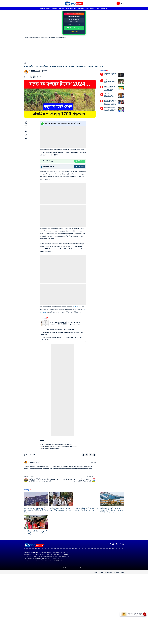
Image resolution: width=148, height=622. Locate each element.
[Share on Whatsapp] (34, 76)
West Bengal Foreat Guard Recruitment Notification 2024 (58, 444)
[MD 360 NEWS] (73, 3)
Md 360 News (76, 307)
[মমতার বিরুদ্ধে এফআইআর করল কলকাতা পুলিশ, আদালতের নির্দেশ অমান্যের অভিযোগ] (121, 81)
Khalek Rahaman (35, 71)
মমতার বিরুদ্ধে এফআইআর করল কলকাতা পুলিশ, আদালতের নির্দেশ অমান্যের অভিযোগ (110, 81)
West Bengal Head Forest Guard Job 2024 (50, 448)
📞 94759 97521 (74, 32)
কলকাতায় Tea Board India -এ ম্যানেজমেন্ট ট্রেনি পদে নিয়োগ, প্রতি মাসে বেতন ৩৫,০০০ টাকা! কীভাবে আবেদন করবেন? (35, 533)
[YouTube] (113, 544)
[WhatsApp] (123, 544)
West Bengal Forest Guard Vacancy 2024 (67, 446)
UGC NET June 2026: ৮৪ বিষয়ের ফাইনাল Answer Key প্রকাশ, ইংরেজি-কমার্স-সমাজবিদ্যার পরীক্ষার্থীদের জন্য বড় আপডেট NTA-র (110, 102)
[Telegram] (120, 544)
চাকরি (26, 37)
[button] (118, 3)
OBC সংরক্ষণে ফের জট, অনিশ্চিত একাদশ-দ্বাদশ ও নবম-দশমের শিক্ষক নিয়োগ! (58, 329)
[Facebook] (110, 544)
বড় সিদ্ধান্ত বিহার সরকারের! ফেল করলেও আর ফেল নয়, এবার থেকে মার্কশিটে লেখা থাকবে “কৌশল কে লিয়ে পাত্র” (110, 95)
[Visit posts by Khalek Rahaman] (26, 72)
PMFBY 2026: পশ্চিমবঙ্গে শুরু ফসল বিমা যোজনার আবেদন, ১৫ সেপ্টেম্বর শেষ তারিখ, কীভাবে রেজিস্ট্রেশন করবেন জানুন (109, 88)
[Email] (26, 131)
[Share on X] (30, 76)
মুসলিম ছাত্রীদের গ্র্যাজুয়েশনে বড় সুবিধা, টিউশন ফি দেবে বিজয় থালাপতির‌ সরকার (110, 74)
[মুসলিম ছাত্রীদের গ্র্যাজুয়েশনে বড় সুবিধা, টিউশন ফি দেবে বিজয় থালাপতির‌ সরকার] (121, 75)
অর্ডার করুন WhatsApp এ (74, 28)
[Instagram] (95, 462)
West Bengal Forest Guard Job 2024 (48, 446)
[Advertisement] (74, 50)
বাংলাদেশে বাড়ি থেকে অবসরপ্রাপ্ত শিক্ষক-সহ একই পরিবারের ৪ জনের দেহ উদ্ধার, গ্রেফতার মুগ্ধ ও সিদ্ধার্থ (110, 109)
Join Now (80, 161)
